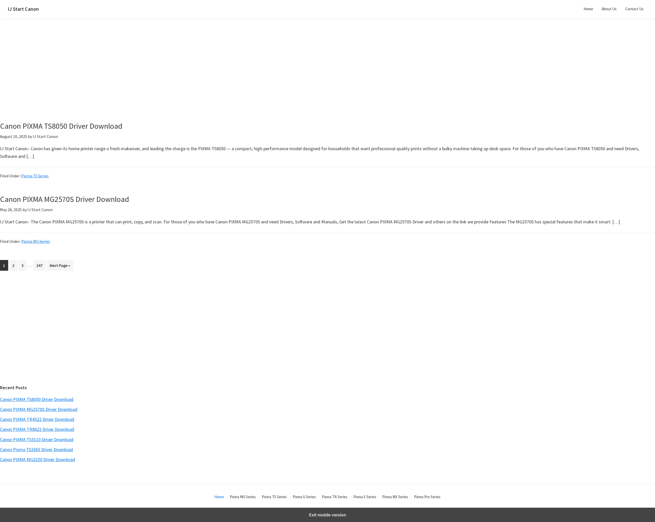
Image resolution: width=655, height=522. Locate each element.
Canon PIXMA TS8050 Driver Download (61, 126)
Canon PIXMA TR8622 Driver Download (37, 429)
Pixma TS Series (35, 175)
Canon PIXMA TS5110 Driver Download (36, 439)
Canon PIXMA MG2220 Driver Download (37, 459)
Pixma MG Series (35, 241)
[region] (279, 76)
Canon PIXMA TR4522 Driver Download (37, 419)
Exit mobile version (327, 514)
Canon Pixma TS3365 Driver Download (36, 449)
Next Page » (59, 267)
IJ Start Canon (23, 9)
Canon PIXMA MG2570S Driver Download (64, 199)
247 (40, 265)
